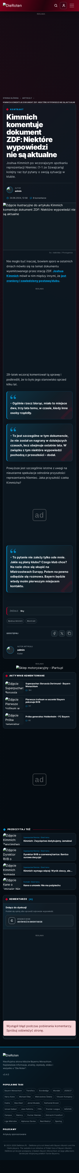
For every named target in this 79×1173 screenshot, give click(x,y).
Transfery (30, 1090)
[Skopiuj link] (69, 633)
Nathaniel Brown (51, 1103)
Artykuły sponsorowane (14, 1134)
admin (21, 649)
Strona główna (11, 98)
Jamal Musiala (33, 1103)
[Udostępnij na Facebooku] (54, 633)
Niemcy (19, 1115)
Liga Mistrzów (11, 1121)
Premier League (53, 1109)
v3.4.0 (6, 1074)
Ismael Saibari (11, 1109)
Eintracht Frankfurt (54, 1115)
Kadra (7, 1103)
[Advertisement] (39, 55)
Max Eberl (18, 1103)
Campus (8, 1115)
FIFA (40, 1109)
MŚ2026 (67, 1109)
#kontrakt (31, 621)
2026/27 (68, 1090)
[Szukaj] (55, 5)
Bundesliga (44, 1090)
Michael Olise (25, 1097)
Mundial (56, 1090)
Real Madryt (45, 1121)
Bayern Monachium (13, 1090)
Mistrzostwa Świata (43, 1097)
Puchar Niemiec (34, 1115)
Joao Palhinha (27, 1109)
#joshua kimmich (15, 621)
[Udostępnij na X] (62, 633)
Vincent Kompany (64, 1097)
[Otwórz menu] (72, 5)
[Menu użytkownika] (63, 5)
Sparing (58, 1121)
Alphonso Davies (28, 1121)
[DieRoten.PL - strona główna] (17, 5)
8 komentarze (39, 198)
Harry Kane (10, 1097)
